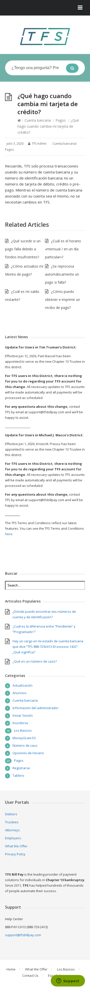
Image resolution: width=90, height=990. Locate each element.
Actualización (22, 685)
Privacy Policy (15, 854)
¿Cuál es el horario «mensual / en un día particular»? (63, 249)
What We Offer (16, 846)
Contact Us (30, 975)
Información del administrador (35, 708)
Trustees (11, 822)
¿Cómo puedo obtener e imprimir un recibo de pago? (62, 299)
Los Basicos (23, 730)
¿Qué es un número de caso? (34, 661)
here (8, 534)
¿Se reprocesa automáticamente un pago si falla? (62, 274)
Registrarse (21, 768)
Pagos (61, 120)
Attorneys (12, 830)
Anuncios (19, 693)
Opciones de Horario (28, 753)
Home (11, 969)
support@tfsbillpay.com (23, 935)
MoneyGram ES (24, 738)
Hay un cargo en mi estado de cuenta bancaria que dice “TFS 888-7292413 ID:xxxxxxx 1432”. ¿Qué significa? (47, 646)
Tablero (18, 775)
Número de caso (25, 745)
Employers (13, 838)
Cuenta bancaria (37, 120)
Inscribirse (20, 723)
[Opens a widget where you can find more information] (67, 981)
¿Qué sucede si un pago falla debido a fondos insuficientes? (22, 249)
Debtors (11, 814)
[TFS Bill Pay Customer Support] (45, 36)
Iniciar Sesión (22, 715)
